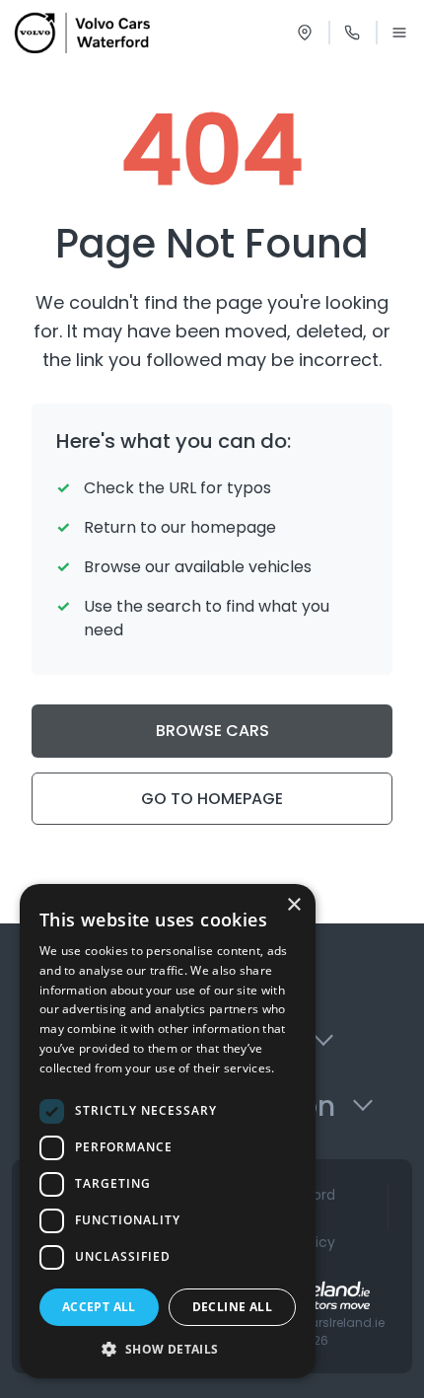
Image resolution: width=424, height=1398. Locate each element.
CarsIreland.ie (342, 1322)
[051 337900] (352, 32)
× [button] (293, 905)
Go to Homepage (212, 798)
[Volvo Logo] (82, 32)
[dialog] (168, 1131)
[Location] (305, 32)
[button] (167, 1349)
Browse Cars (212, 730)
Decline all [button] (232, 1306)
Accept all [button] (99, 1306)
